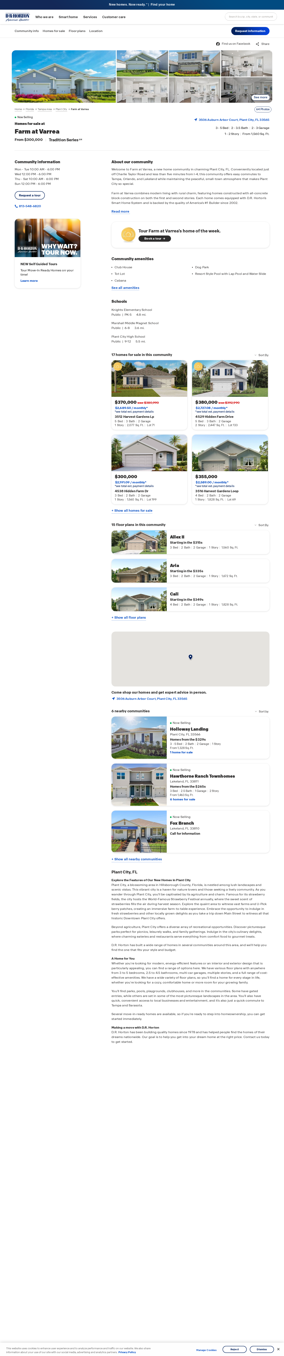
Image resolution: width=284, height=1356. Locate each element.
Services (90, 17)
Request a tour (30, 195)
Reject (234, 1349)
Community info (27, 31)
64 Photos (263, 109)
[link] (64, 76)
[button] (250, 31)
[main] (142, 697)
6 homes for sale (182, 799)
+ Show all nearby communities (136, 859)
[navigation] (52, 109)
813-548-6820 (29, 206)
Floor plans (77, 31)
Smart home (68, 17)
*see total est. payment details (134, 409)
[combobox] (251, 17)
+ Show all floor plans (128, 617)
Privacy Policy (127, 1352)
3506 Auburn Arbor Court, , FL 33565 (234, 120)
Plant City (61, 109)
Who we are (44, 17)
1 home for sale (181, 752)
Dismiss (262, 1349)
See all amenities (125, 288)
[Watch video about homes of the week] (126, 233)
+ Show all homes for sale (131, 510)
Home (18, 109)
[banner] (142, 5)
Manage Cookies (206, 1350)
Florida (30, 109)
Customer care (114, 17)
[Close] (278, 1349)
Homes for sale (54, 31)
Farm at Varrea (80, 109)
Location (96, 31)
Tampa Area (45, 109)
